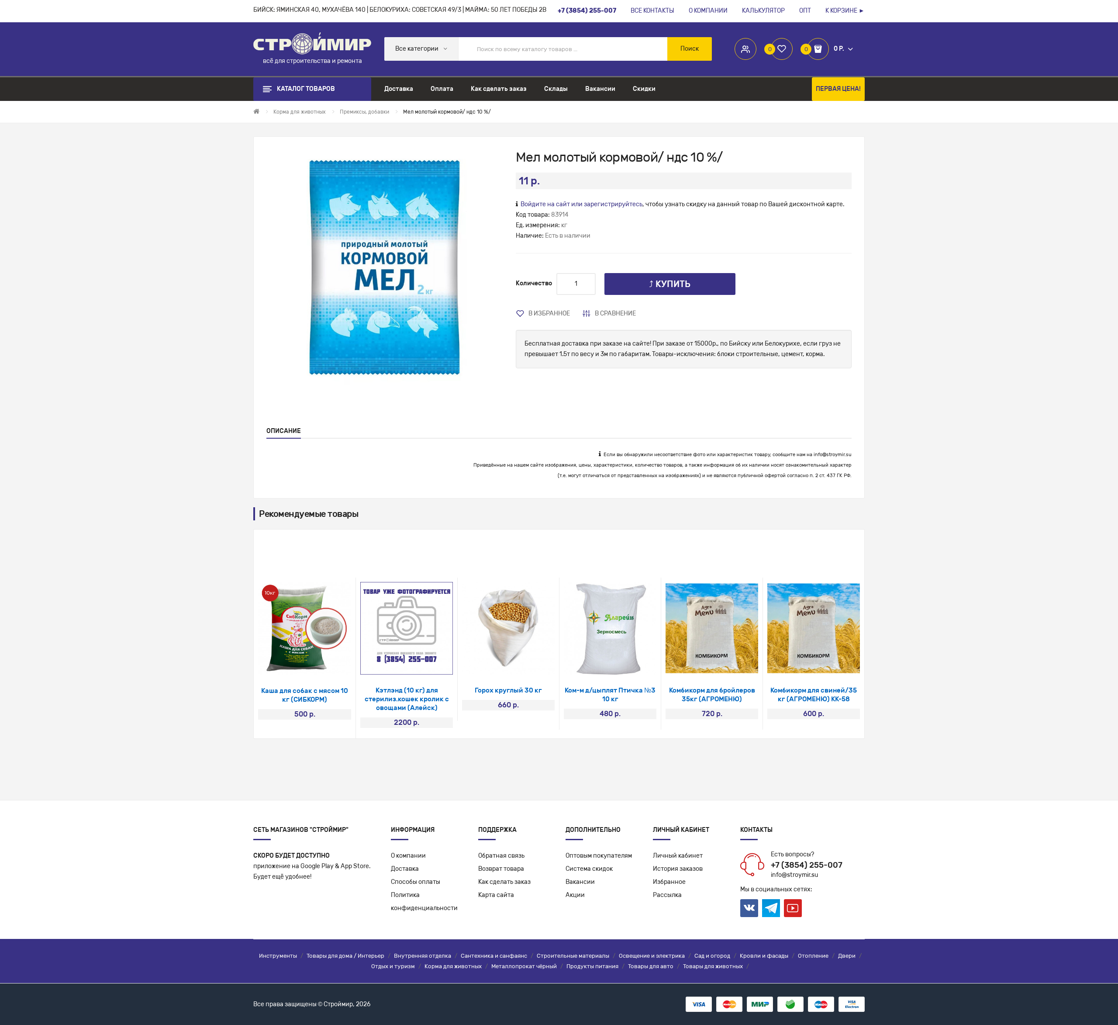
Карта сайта (496, 895)
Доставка (405, 869)
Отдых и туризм (393, 966)
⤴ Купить (669, 284)
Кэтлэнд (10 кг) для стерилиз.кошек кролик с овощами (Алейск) (407, 699)
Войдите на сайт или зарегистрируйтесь (581, 204)
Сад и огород (712, 955)
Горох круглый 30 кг (508, 690)
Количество (534, 283)
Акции (575, 895)
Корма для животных (453, 966)
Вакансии (580, 882)
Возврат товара (501, 869)
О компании (408, 855)
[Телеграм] (771, 908)
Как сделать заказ (504, 882)
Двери (847, 955)
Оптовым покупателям (599, 855)
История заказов (678, 869)
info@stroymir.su (833, 454)
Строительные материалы (573, 955)
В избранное (549, 313)
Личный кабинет (678, 855)
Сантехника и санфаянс (494, 955)
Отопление (813, 955)
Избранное (669, 882)
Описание (283, 431)
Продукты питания (592, 966)
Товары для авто (650, 966)
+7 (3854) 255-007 (806, 865)
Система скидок (589, 869)
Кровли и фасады (764, 955)
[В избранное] (293, 663)
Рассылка (667, 895)
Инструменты (278, 955)
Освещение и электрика (652, 955)
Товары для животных (713, 966)
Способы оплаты (415, 882)
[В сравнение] (316, 663)
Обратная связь (501, 855)
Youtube (793, 908)
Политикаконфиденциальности (424, 901)
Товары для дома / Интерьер (345, 955)
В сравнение (615, 313)
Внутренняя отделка (422, 955)
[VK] (749, 908)
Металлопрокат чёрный (524, 966)
